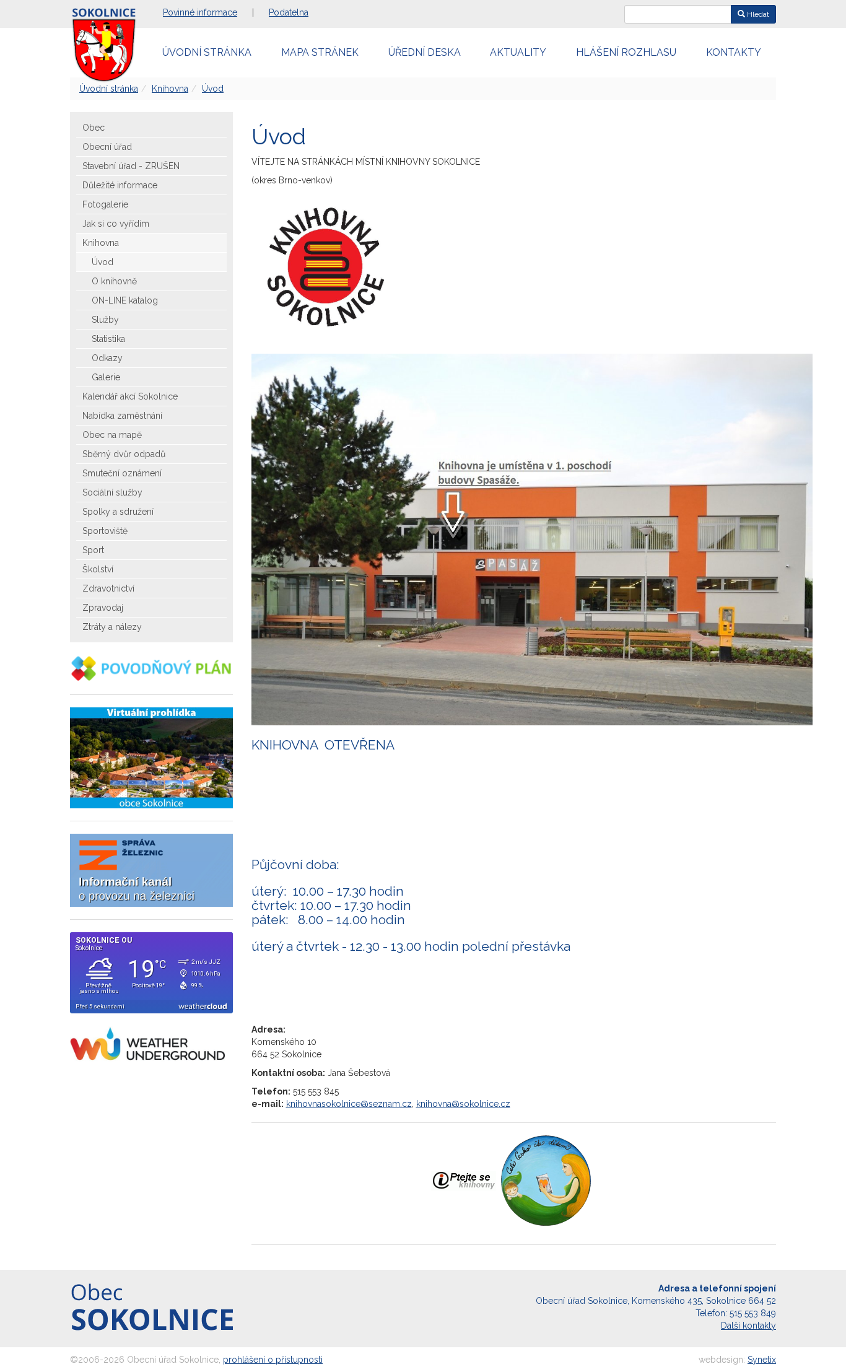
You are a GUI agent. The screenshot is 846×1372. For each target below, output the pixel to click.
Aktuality (518, 52)
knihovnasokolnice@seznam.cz (349, 1104)
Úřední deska (424, 52)
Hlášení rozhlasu (626, 52)
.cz (504, 1104)
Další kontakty (748, 1325)
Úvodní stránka (206, 52)
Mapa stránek (320, 52)
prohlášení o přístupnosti (273, 1360)
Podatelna (288, 12)
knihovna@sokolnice (457, 1104)
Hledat (757, 14)
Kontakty (733, 52)
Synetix (762, 1360)
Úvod (213, 89)
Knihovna (170, 89)
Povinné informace (200, 12)
